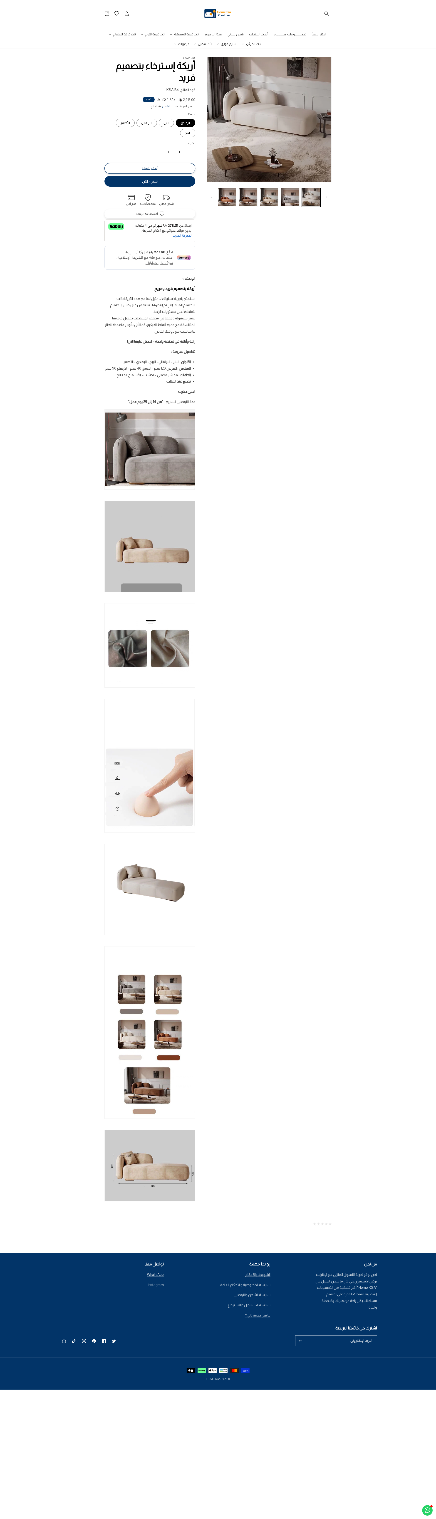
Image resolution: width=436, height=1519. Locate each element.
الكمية (191, 143)
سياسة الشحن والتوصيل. (251, 1295)
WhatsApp (155, 1275)
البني (166, 123)
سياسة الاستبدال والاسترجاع (249, 1305)
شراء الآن (149, 181)
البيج (188, 133)
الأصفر (125, 123)
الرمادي (186, 123)
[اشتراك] (300, 1340)
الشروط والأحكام (257, 1275)
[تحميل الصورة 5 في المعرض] (227, 197)
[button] (327, 14)
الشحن (166, 106)
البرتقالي (146, 123)
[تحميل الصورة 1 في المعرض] (311, 197)
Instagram (156, 1285)
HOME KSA (213, 1379)
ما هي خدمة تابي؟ (257, 1315)
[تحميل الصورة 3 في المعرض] (269, 197)
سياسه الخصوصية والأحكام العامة (245, 1285)
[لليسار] (327, 197)
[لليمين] (212, 197)
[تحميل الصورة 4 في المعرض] (248, 197)
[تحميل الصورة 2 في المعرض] (290, 197)
